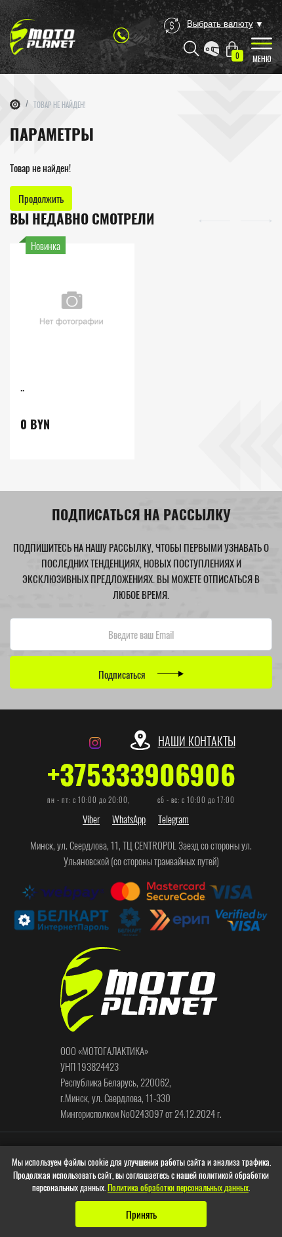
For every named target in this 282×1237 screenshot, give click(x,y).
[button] (214, 219)
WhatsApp (129, 819)
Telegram (173, 819)
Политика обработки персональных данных (178, 1187)
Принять (141, 1214)
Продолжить (41, 198)
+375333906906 (141, 774)
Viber (91, 819)
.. (22, 386)
